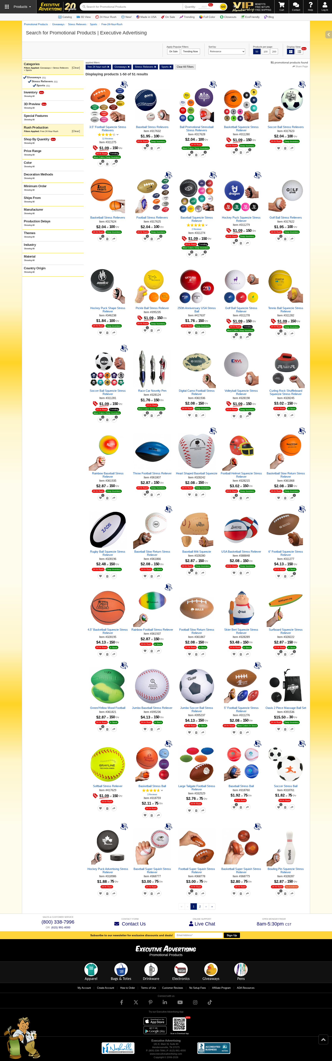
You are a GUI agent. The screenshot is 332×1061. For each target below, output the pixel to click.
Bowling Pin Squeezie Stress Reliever (286, 870)
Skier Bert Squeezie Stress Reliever (241, 631)
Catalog (67, 16)
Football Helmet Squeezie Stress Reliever (241, 475)
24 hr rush (101, 153)
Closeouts (230, 16)
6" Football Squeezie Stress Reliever (285, 553)
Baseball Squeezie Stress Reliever (197, 219)
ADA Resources (246, 987)
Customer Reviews (172, 987)
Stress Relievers (77, 24)
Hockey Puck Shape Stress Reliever (107, 309)
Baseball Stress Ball (241, 786)
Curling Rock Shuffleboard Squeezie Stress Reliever (285, 392)
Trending (189, 16)
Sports (93, 24)
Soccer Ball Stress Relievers (286, 127)
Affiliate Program (221, 987)
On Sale (170, 16)
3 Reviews (152, 794)
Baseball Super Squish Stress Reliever (152, 870)
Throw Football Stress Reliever (152, 473)
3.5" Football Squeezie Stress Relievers (107, 128)
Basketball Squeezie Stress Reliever (241, 128)
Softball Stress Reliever (107, 786)
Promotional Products (36, 24)
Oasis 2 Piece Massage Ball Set (286, 707)
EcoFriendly (252, 16)
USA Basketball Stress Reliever (241, 551)
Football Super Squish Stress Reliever (196, 870)
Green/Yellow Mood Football (107, 707)
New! (128, 16)
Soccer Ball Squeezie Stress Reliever (108, 392)
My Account (84, 987)
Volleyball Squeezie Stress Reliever (241, 392)
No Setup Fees (197, 987)
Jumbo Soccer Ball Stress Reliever (196, 709)
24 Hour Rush (108, 16)
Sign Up (232, 935)
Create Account (105, 987)
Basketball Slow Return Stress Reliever (286, 475)
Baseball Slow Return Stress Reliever (152, 553)
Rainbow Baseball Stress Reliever (108, 475)
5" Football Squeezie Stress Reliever (241, 709)
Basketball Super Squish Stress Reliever (241, 870)
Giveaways (58, 24)
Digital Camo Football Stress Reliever (197, 392)
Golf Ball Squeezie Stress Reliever (241, 309)
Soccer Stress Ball (285, 786)
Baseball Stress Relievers (152, 127)
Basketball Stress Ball (152, 786)
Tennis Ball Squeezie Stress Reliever (285, 309)
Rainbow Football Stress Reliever (152, 629)
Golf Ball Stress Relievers (286, 217)
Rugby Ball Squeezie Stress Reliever (107, 553)
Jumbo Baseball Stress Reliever (152, 707)
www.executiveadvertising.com (166, 1054)
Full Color (209, 16)
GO (223, 6)
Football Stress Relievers (152, 217)
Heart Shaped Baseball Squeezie (196, 473)
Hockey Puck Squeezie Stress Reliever (241, 219)
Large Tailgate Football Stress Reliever (196, 787)
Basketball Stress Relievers (107, 217)
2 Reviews (197, 229)
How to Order (127, 987)
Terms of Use (148, 987)
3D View (86, 16)
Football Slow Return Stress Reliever (196, 631)
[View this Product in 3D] (124, 84)
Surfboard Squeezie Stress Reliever (286, 631)
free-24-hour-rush (111, 24)
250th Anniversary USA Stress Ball (197, 309)
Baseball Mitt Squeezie (196, 551)
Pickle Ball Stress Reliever (152, 308)
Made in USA (148, 16)
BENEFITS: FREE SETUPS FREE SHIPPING (263, 6)
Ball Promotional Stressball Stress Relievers (196, 128)
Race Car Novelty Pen (152, 390)
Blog (271, 16)
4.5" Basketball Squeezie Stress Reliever (108, 631)
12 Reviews (107, 138)
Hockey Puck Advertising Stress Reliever (107, 870)
